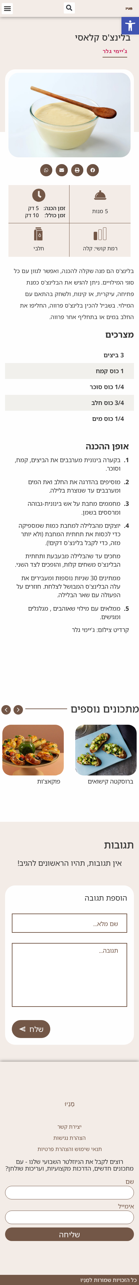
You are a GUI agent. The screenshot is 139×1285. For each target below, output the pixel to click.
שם (130, 1182)
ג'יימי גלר (115, 51)
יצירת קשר (69, 1126)
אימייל (126, 1206)
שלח (36, 1029)
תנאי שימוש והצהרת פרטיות (69, 1149)
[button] (130, 26)
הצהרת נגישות (69, 1138)
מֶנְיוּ (70, 1104)
